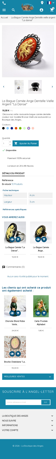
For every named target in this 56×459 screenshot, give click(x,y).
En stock (6, 184)
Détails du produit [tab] (13, 173)
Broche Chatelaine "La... (15, 362)
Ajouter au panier (25, 143)
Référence (7, 180)
